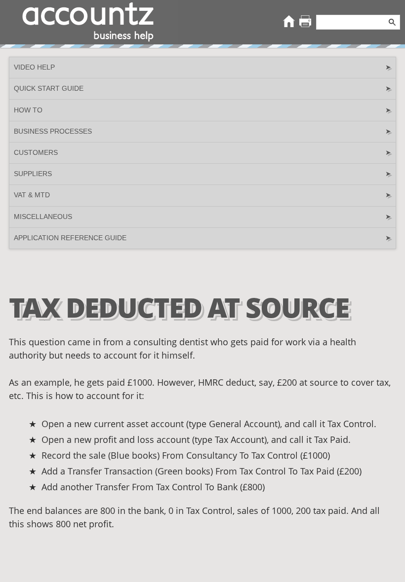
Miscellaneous (202, 216)
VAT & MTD (202, 195)
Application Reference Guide (202, 238)
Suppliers (202, 174)
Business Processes (202, 131)
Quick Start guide (202, 88)
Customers (202, 152)
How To (202, 110)
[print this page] (305, 22)
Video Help (202, 67)
